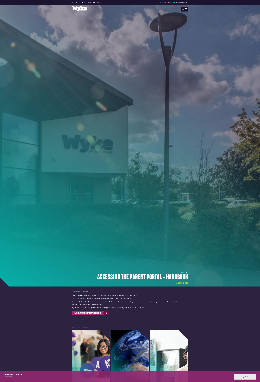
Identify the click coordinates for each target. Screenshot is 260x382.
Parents (82, 2)
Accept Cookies (245, 377)
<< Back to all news (182, 283)
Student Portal (91, 2)
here (11, 376)
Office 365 (75, 2)
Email (99, 2)
